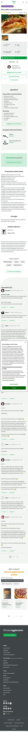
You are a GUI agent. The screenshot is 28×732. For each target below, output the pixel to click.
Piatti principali (7, 261)
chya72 (7, 517)
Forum (5, 670)
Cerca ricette (6, 648)
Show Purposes (14, 384)
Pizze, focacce (17, 265)
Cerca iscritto (6, 692)
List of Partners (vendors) (8, 380)
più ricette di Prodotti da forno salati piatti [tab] (12, 580)
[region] (14, 366)
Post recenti (6, 667)
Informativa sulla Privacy (19, 723)
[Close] (25, 342)
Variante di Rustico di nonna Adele (7, 604)
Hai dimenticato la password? (10, 665)
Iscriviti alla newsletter (9, 635)
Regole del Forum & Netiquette (10, 682)
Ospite (6, 325)
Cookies (14, 729)
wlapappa (15, 65)
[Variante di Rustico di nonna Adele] (7, 593)
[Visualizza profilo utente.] (9, 66)
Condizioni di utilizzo (8, 723)
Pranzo (16, 261)
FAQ (21, 726)
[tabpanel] (14, 602)
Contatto (18, 719)
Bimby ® (5, 675)
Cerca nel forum (7, 690)
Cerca (4, 685)
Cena (22, 261)
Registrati (5, 663)
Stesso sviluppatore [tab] (7, 583)
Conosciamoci (6, 677)
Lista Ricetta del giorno (9, 654)
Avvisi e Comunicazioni (8, 673)
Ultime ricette (6, 652)
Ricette (5, 645)
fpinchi (7, 312)
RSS (4, 694)
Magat (18, 607)
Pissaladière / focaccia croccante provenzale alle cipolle (20, 604)
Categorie (5, 650)
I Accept (14, 388)
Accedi (5, 660)
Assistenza (5, 680)
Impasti (9, 265)
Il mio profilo (13, 658)
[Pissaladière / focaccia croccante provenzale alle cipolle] (21, 593)
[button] (2, 2)
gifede (5, 607)
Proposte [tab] (16, 583)
